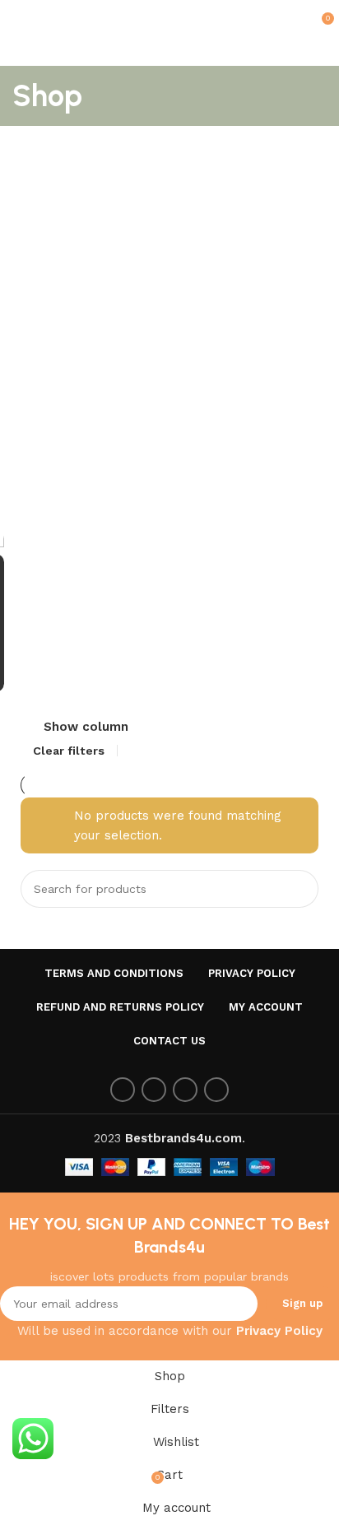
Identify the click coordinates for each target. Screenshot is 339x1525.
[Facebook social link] (122, 1089)
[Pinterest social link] (185, 1089)
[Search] (299, 889)
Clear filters (68, 750)
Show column (86, 728)
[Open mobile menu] (19, 16)
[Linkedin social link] (216, 1089)
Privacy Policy (279, 1330)
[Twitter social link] (154, 1089)
